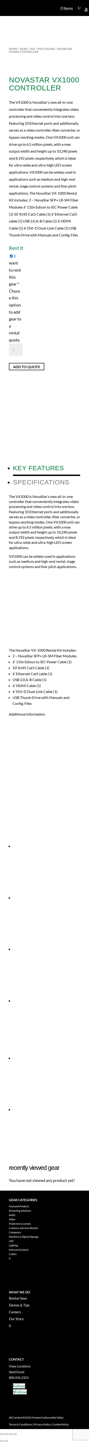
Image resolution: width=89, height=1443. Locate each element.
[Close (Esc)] (15, 1434)
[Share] (10, 1434)
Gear (23, 48)
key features (38, 468)
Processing (46, 48)
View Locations (20, 1366)
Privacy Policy (42, 1424)
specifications (41, 482)
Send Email (16, 1372)
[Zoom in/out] (2, 1434)
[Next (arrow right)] (6, 1441)
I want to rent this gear (15, 298)
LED (32, 48)
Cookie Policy (60, 1424)
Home (13, 48)
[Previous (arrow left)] (2, 1441)
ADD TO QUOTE (26, 366)
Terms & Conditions (20, 1424)
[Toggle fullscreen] (6, 1434)
